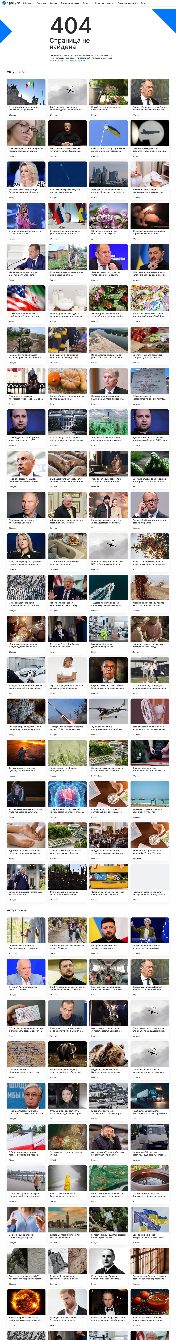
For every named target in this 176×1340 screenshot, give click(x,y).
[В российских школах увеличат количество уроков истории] (67, 1048)
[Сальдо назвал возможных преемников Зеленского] (26, 511)
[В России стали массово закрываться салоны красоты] (150, 180)
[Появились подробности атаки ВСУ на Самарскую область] (108, 552)
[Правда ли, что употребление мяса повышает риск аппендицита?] (26, 965)
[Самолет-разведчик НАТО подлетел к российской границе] (150, 139)
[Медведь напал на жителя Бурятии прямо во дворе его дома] (108, 1226)
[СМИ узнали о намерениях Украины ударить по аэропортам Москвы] (67, 98)
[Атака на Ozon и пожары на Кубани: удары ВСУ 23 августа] (108, 965)
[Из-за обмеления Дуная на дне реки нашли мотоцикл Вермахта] (108, 346)
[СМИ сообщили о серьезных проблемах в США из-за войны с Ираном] (26, 304)
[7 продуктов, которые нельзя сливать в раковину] (67, 552)
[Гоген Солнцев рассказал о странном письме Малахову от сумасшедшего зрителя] (67, 965)
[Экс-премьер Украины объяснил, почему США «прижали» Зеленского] (108, 1308)
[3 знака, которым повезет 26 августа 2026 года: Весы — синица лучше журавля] (108, 470)
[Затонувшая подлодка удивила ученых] (67, 1308)
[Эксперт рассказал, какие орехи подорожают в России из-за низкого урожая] (150, 924)
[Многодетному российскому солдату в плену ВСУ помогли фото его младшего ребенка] (108, 1143)
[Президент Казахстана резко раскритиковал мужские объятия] (26, 1267)
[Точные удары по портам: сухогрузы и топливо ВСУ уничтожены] (26, 759)
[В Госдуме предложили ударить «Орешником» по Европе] (150, 222)
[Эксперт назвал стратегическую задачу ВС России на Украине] (67, 718)
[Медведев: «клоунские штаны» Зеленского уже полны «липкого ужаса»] (67, 1184)
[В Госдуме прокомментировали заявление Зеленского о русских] (150, 263)
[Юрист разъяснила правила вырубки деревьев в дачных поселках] (26, 635)
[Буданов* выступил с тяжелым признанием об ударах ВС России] (150, 428)
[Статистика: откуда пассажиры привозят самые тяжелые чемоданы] (108, 883)
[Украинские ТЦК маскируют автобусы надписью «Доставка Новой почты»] (150, 1308)
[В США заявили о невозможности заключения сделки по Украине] (67, 1143)
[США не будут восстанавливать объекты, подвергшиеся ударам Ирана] (67, 428)
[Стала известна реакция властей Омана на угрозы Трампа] (150, 1007)
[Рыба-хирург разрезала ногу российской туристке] (150, 800)
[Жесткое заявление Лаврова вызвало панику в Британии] (150, 1143)
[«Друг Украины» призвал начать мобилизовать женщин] (67, 511)
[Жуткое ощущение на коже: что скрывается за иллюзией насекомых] (67, 676)
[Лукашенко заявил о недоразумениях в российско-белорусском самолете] (108, 718)
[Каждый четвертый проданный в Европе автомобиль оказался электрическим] (26, 676)
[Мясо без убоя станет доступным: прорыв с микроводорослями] (108, 635)
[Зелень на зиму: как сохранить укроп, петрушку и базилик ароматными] (108, 759)
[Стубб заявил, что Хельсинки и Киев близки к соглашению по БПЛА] (108, 676)
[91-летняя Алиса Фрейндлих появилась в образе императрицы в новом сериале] (67, 635)
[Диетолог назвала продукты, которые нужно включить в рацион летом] (150, 346)
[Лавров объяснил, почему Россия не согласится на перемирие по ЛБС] (150, 98)
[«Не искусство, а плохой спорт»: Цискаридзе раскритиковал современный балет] (108, 1048)
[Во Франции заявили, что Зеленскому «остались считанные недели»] (108, 1102)
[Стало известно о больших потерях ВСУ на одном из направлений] (67, 883)
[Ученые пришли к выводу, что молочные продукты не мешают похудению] (67, 304)
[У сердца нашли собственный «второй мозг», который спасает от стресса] (67, 800)
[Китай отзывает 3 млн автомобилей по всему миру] (108, 1267)
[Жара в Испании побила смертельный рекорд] (26, 924)
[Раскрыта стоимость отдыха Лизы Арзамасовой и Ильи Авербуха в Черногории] (108, 511)
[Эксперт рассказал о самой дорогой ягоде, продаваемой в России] (108, 304)
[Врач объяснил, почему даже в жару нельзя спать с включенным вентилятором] (150, 718)
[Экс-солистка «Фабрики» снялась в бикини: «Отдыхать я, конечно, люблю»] (26, 1007)
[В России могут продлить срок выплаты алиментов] (150, 965)
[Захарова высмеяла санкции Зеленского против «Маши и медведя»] (26, 180)
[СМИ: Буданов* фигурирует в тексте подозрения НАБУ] (26, 428)
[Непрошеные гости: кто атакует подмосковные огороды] (150, 635)
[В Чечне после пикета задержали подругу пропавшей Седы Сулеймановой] (26, 139)
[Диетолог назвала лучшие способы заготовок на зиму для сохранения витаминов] (108, 1007)
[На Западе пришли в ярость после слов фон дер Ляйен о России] (150, 1102)
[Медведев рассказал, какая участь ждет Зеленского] (26, 263)
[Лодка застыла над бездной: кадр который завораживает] (108, 428)
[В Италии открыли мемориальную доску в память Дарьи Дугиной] (150, 387)
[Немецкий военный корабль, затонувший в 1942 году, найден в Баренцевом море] (150, 883)
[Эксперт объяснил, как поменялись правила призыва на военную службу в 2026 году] (150, 759)
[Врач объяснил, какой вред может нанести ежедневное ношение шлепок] (67, 346)
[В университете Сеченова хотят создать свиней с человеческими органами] (67, 470)
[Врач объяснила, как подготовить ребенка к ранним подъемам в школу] (67, 924)
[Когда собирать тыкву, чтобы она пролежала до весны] (67, 387)
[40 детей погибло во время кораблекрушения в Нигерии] (108, 594)
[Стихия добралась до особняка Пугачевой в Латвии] (26, 222)
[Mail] (4, 3)
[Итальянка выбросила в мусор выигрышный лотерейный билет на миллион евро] (150, 304)
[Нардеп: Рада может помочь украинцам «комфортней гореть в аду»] (108, 841)
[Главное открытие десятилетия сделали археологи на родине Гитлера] (26, 718)
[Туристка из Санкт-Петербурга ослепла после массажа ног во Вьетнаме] (26, 841)
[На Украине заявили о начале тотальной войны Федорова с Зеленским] (67, 139)
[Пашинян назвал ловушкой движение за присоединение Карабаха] (26, 470)
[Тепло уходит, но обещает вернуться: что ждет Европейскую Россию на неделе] (67, 759)
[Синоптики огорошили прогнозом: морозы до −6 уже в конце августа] (26, 387)
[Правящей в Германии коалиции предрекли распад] (150, 511)
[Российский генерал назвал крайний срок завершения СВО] (26, 346)
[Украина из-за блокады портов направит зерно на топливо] (150, 594)
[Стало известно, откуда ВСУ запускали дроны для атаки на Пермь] (150, 1226)
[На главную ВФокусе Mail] (13, 3)
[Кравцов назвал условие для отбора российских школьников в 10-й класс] (150, 676)
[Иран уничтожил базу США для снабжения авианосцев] (108, 924)
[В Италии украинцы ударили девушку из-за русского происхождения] (26, 98)
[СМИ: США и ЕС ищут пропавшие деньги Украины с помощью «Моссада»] (108, 139)
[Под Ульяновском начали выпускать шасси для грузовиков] (150, 1267)
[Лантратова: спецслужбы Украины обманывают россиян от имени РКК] (67, 1007)
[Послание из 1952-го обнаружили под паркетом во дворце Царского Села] (26, 1226)
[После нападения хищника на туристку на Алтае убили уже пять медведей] (67, 1226)
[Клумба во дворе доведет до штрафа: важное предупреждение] (108, 98)
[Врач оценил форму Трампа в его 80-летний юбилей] (26, 883)
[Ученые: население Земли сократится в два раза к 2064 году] (26, 594)
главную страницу (77, 60)
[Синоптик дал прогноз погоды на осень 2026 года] (67, 1102)
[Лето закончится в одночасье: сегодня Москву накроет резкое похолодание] (108, 180)
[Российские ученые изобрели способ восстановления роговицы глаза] (150, 1048)
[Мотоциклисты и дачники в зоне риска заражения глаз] (67, 263)
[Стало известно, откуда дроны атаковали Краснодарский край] (150, 1184)
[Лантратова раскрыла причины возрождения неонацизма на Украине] (26, 552)
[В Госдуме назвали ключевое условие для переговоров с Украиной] (67, 222)
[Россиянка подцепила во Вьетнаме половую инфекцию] (26, 1102)
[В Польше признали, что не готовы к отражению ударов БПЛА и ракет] (26, 1308)
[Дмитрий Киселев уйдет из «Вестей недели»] (26, 1143)
